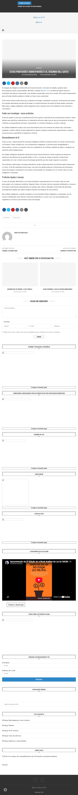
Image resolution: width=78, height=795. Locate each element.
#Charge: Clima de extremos (11, 736)
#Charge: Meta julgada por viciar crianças (29, 6)
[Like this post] (36, 225)
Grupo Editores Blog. (30, 74)
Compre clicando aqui (39, 387)
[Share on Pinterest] (13, 83)
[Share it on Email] (21, 83)
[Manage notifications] (5, 789)
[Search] (75, 30)
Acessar (5, 765)
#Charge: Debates (8, 725)
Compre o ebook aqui (16, 605)
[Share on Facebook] (4, 83)
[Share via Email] (42, 225)
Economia (6, 217)
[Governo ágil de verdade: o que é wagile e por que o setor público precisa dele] (20, 274)
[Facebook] (37, 10)
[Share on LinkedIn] (17, 83)
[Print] (26, 83)
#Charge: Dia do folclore (10, 731)
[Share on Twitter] (8, 83)
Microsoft (46, 91)
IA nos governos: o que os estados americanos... (58, 289)
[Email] (40, 10)
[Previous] (33, 3)
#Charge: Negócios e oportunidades (14, 741)
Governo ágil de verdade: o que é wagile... (20, 289)
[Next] (36, 3)
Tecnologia (16, 217)
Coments (7, 322)
